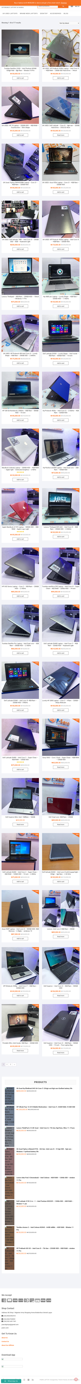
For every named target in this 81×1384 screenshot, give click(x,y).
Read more (60, 135)
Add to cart (20, 78)
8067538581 (11, 1319)
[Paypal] (20, 1300)
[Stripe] (43, 1300)
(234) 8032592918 (9, 1316)
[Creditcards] (37, 1300)
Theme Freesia (62, 1380)
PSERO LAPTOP (44, 1380)
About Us (5, 1338)
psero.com (5, 1328)
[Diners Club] (26, 1300)
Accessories (55, 13)
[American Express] (4, 1300)
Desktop (44, 13)
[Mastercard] (9, 1300)
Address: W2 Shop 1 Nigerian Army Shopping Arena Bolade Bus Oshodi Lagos (27, 1312)
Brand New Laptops (29, 13)
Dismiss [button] (64, 3)
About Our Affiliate (8, 1345)
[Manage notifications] (76, 1379)
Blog (66, 13)
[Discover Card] (32, 1300)
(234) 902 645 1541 (9, 1321)
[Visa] (15, 1300)
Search (63, 6)
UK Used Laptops (10, 13)
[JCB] (48, 1300)
